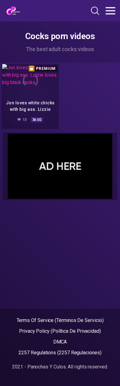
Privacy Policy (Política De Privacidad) (60, 331)
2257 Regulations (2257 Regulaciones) (59, 353)
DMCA (60, 342)
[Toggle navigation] (110, 10)
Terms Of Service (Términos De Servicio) (60, 320)
